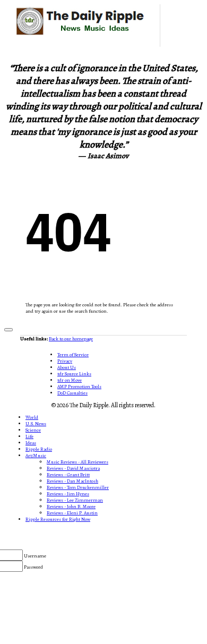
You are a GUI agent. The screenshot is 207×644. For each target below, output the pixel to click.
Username (35, 556)
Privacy (64, 361)
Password (33, 567)
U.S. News (35, 423)
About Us (66, 367)
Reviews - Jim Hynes (68, 494)
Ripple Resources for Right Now (57, 519)
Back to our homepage (71, 339)
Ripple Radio (38, 449)
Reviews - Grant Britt (68, 474)
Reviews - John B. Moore (71, 506)
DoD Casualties (72, 393)
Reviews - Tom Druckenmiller (78, 487)
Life (29, 436)
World (31, 417)
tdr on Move (69, 380)
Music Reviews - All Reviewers (77, 462)
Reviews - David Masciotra (73, 468)
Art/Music (35, 455)
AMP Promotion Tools (79, 386)
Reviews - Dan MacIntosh (72, 481)
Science (33, 430)
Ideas (30, 443)
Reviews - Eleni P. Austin (72, 513)
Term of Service (73, 354)
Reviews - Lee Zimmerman (75, 500)
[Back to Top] (8, 329)
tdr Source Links (74, 374)
